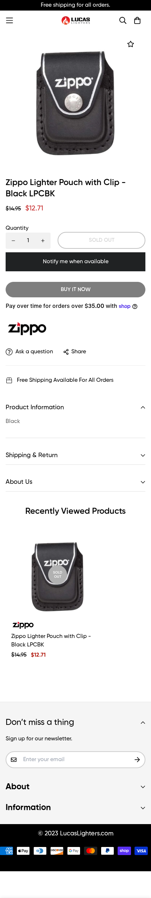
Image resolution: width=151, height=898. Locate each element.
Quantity (17, 228)
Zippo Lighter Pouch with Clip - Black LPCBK (51, 641)
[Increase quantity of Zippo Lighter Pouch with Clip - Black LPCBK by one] (43, 241)
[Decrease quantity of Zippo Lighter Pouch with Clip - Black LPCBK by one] (13, 241)
